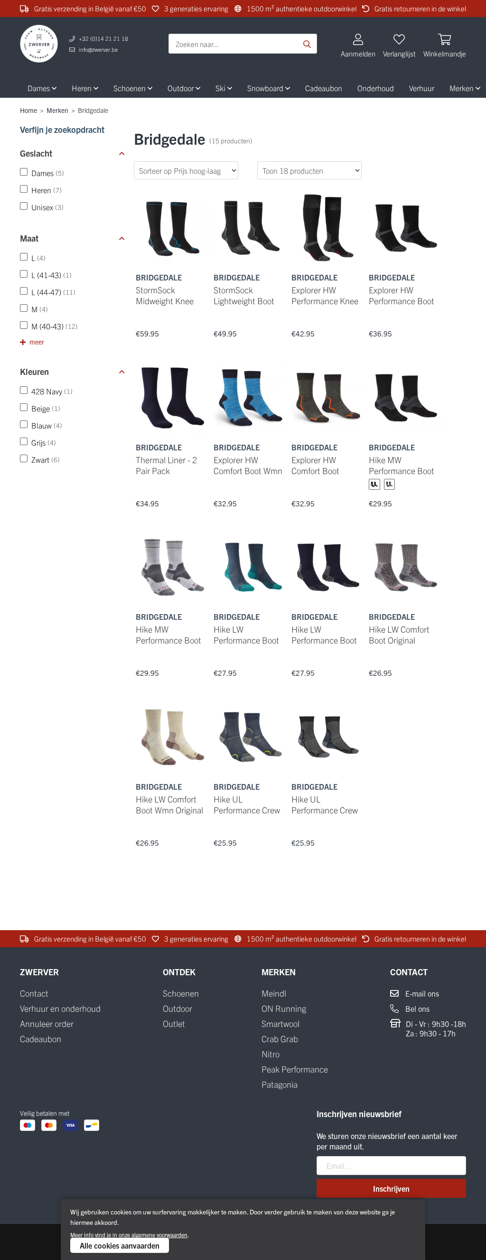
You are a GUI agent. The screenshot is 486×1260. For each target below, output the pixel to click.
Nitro (271, 1054)
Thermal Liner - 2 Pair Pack (166, 465)
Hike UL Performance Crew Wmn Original (247, 809)
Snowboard (266, 88)
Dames (40, 88)
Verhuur (421, 88)
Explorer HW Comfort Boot (315, 465)
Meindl (274, 993)
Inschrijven (391, 1188)
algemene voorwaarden (159, 1234)
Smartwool (280, 1023)
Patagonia (280, 1084)
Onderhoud (375, 88)
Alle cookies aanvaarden (119, 1245)
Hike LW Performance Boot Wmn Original (246, 640)
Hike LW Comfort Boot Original (399, 634)
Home (28, 110)
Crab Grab (280, 1039)
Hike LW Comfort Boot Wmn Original (169, 804)
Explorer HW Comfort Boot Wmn (248, 465)
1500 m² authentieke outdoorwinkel (300, 8)
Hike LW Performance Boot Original (324, 640)
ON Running (284, 1008)
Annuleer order (47, 1023)
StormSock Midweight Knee (165, 295)
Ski (221, 88)
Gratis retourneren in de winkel (419, 8)
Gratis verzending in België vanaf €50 (89, 8)
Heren (82, 88)
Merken (57, 110)
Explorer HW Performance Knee (324, 295)
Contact (34, 993)
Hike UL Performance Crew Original (324, 809)
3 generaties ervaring (195, 8)
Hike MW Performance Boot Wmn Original (168, 640)
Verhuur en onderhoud (60, 1008)
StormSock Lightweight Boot (244, 295)
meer (36, 341)
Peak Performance (295, 1069)
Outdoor (182, 88)
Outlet (174, 1023)
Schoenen (130, 88)
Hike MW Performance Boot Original (401, 470)
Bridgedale (159, 277)
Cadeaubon (323, 88)
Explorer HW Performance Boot (401, 295)
